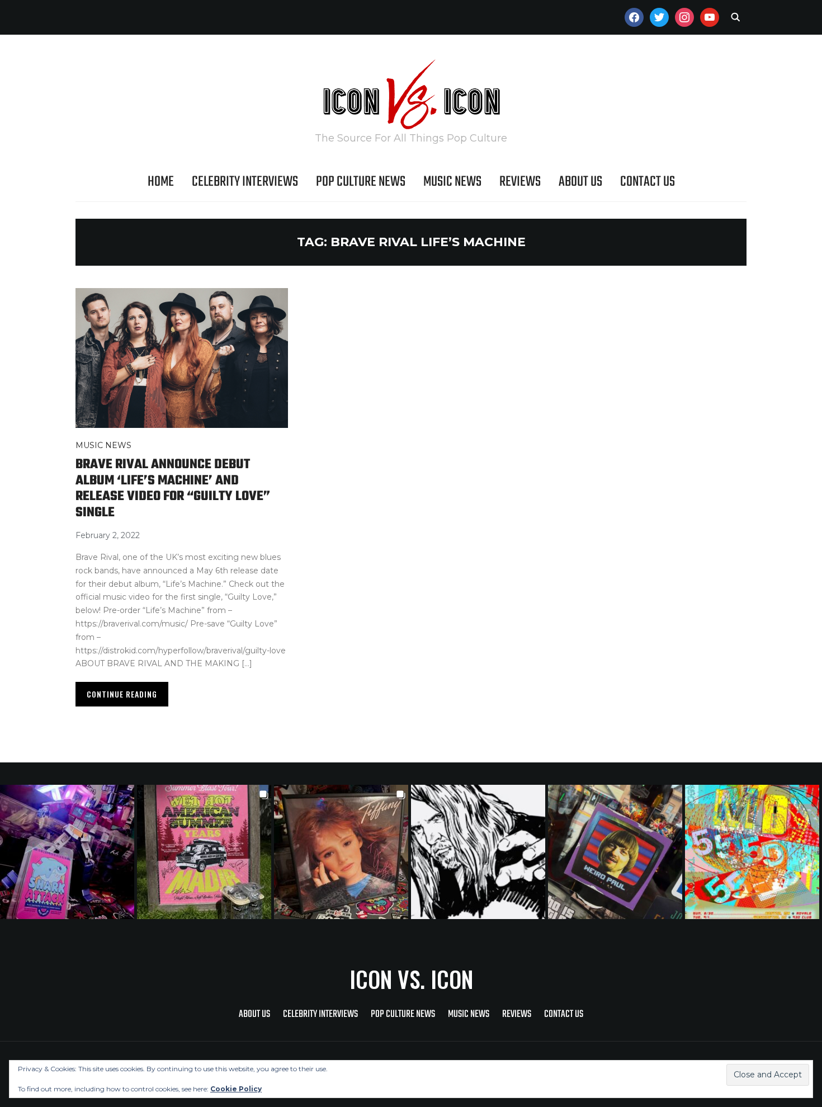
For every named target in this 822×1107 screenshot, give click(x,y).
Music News (452, 182)
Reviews (520, 182)
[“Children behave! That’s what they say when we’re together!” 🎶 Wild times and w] (342, 852)
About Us (580, 182)
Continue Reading (122, 694)
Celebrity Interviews (245, 182)
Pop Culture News (360, 182)
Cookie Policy (236, 1089)
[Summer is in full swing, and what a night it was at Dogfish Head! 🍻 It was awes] (205, 852)
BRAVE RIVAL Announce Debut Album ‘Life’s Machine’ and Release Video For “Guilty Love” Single (172, 488)
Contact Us (647, 182)
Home (161, 182)
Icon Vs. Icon (411, 979)
